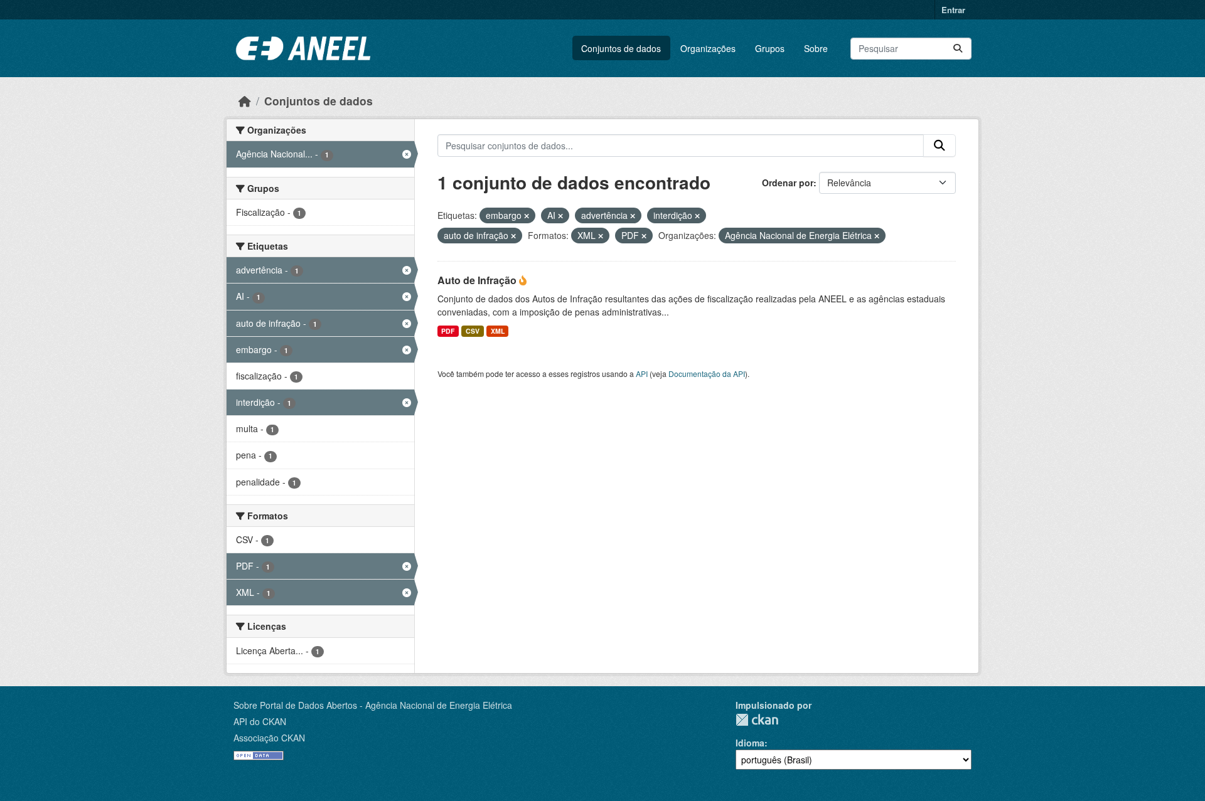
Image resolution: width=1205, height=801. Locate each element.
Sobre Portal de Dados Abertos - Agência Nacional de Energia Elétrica (372, 705)
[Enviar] (957, 49)
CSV (472, 331)
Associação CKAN (269, 737)
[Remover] (526, 216)
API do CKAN (259, 721)
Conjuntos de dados (621, 48)
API (642, 373)
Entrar (953, 10)
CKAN (757, 719)
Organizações (708, 48)
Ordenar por (787, 182)
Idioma (750, 742)
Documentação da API (706, 373)
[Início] (244, 101)
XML (498, 331)
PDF (447, 331)
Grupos (770, 48)
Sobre (816, 48)
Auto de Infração (478, 280)
